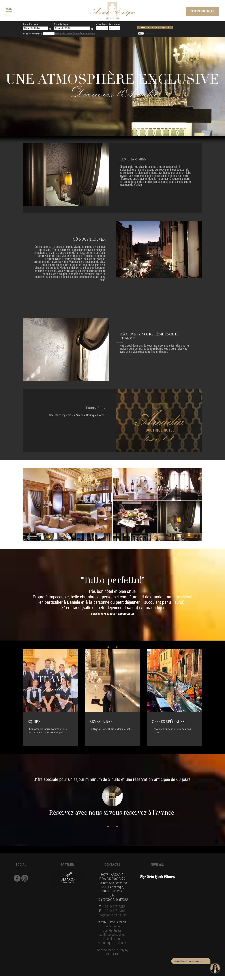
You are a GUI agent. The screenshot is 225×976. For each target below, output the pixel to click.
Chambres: (101, 24)
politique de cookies (112, 934)
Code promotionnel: (32, 33)
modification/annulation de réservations (74, 33)
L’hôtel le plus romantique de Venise (112, 941)
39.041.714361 (115, 911)
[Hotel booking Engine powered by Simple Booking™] (150, 33)
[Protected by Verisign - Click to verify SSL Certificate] (141, 33)
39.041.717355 (115, 907)
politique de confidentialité (112, 928)
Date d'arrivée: (31, 24)
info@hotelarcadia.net (112, 915)
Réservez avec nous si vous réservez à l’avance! (112, 812)
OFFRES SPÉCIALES (202, 11)
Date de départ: (62, 24)
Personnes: (115, 24)
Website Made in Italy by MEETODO (112, 952)
